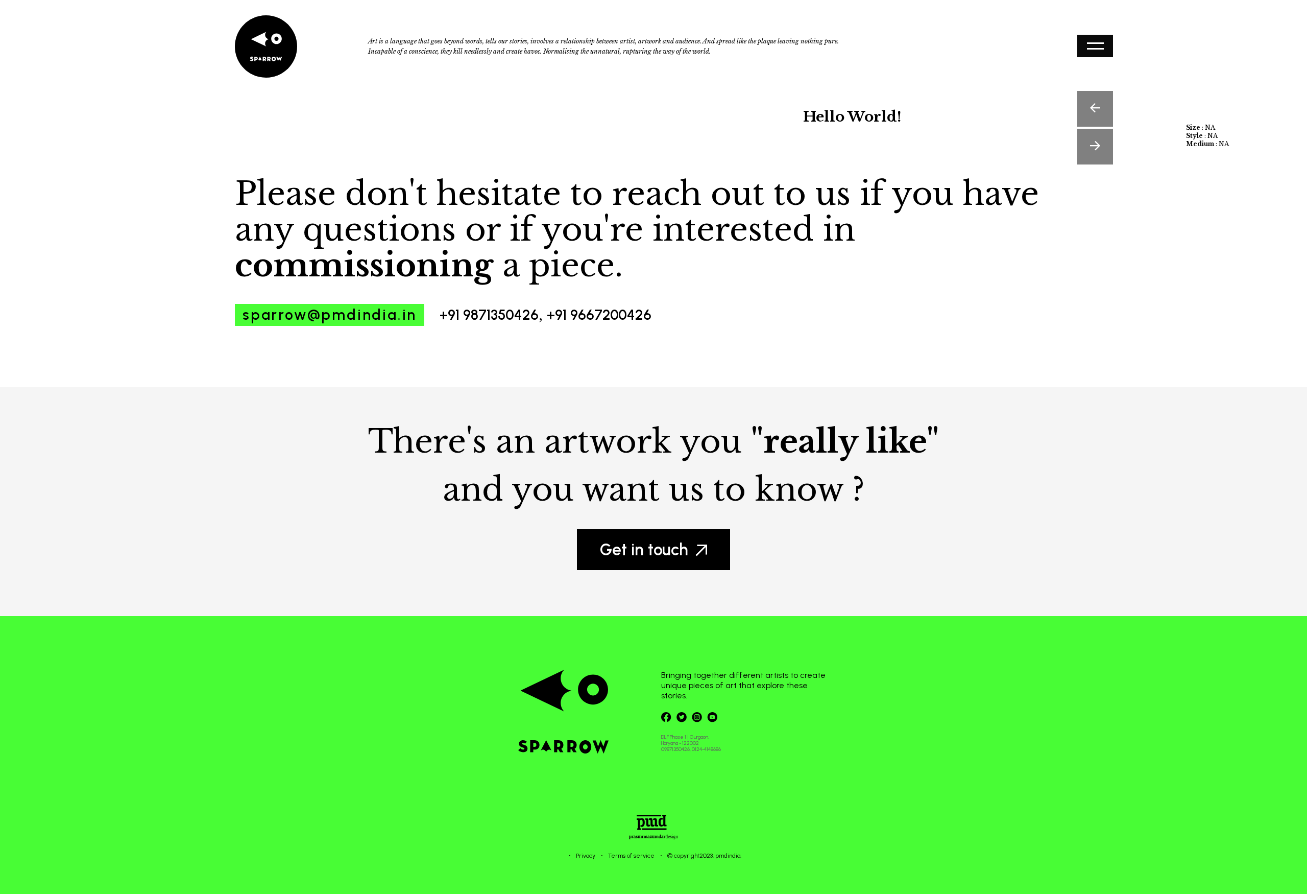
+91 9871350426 (489, 314)
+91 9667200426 (599, 314)
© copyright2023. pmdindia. (704, 855)
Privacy (585, 855)
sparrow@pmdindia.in (330, 314)
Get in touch (644, 549)
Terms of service (631, 855)
